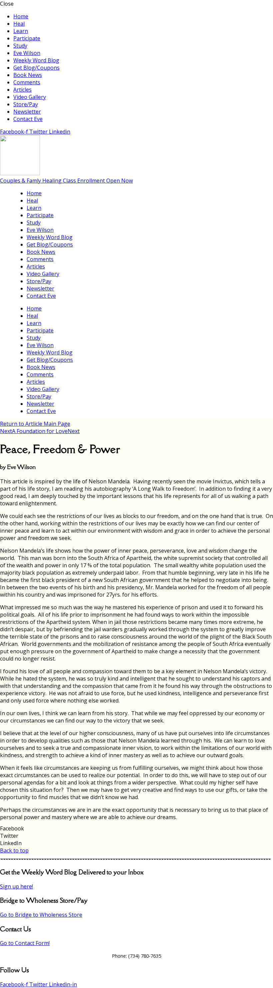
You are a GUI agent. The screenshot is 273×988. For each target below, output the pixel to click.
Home (20, 16)
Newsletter (27, 111)
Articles (22, 89)
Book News (27, 75)
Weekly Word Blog (36, 60)
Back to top (14, 850)
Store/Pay (25, 104)
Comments (26, 82)
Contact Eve (28, 119)
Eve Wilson (26, 53)
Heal (19, 23)
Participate (26, 38)
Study (20, 45)
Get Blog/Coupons (36, 67)
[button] (136, 828)
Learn (20, 31)
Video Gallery (29, 97)
